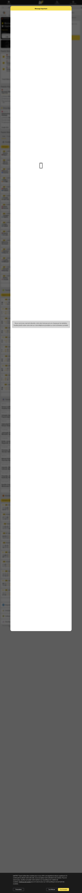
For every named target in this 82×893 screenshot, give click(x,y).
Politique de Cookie (25, 882)
